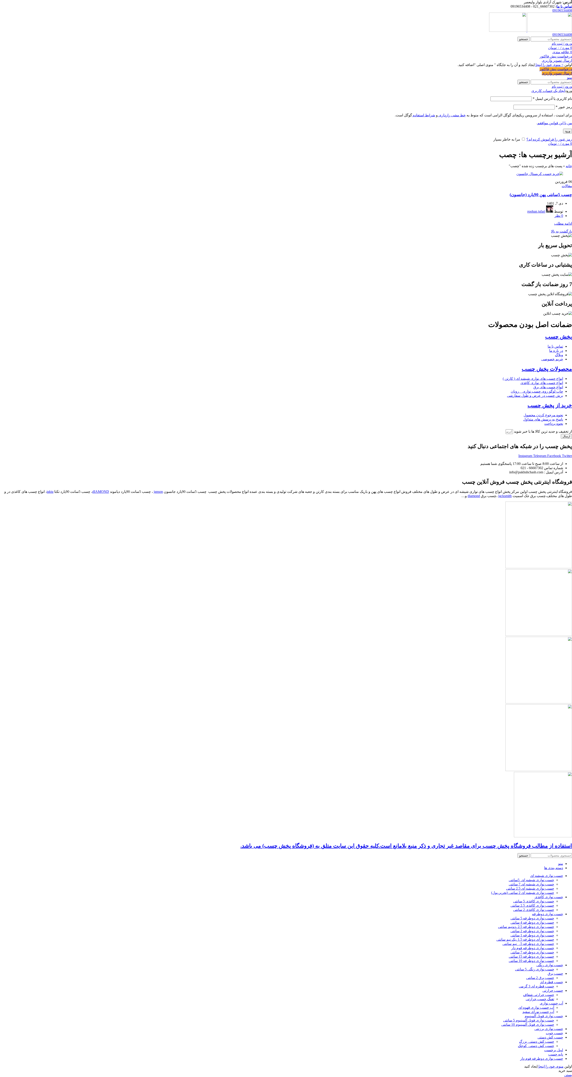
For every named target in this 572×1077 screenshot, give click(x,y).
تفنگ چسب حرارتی (540, 999)
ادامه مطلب (563, 223)
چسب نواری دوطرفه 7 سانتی (532, 952)
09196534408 (562, 10)
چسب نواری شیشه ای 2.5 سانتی (530, 888)
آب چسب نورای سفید (538, 1012)
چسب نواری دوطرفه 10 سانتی (531, 961)
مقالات (567, 186)
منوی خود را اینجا (551, 1066)
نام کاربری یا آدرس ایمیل (552, 98)
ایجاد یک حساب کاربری (548, 91)
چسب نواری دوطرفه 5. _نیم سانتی (528, 944)
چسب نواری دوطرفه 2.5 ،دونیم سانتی (526, 927)
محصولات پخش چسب (547, 369)
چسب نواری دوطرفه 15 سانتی (531, 956)
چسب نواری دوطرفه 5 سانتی (532, 918)
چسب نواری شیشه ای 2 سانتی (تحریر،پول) (522, 893)
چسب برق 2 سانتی (540, 978)
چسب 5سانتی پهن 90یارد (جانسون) (541, 194)
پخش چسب (558, 337)
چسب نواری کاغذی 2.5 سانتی (532, 905)
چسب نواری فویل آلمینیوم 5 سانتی (528, 1020)
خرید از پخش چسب (550, 405)
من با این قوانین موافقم (554, 123)
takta (50, 492)
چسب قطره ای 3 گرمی (536, 986)
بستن (568, 1075)
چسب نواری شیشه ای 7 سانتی (531, 884)
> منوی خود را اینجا (549, 65)
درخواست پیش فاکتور (556, 56)
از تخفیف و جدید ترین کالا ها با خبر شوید (542, 431)
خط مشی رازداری (452, 115)
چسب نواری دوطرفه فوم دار (532, 948)
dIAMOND (100, 492)
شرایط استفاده (423, 115)
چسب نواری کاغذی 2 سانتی (533, 910)
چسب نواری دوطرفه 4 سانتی (532, 922)
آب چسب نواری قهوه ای (536, 1007)
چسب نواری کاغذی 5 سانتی (533, 901)
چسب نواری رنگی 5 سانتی (534, 969)
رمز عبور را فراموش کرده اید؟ (549, 139)
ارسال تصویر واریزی (557, 60)
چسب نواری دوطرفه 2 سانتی (532, 931)
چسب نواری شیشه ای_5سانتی (531, 880)
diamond (474, 496)
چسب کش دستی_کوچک (536, 1046)
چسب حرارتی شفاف (538, 995)
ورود (567, 131)
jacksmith (505, 496)
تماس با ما (564, 6)
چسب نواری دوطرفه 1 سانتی (532, 935)
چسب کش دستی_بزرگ (536, 1041)
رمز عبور (564, 107)
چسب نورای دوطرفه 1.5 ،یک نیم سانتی (525, 939)
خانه (569, 166)
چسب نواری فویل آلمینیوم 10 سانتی (527, 1024)
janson (158, 492)
